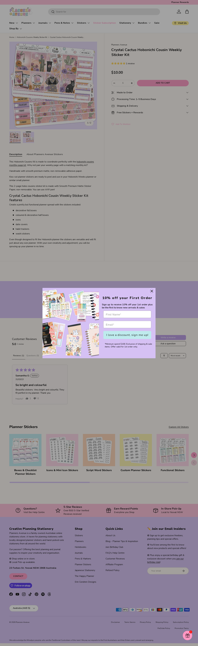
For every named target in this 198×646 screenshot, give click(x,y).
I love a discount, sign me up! (127, 335)
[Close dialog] (151, 291)
